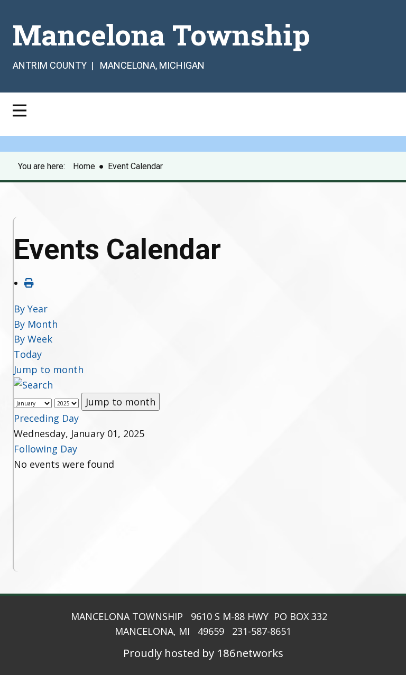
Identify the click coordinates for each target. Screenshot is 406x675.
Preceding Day (46, 418)
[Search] (33, 384)
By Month (36, 324)
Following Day (45, 448)
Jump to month (49, 369)
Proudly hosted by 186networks (203, 652)
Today (28, 354)
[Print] (29, 282)
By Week (33, 338)
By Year (31, 308)
